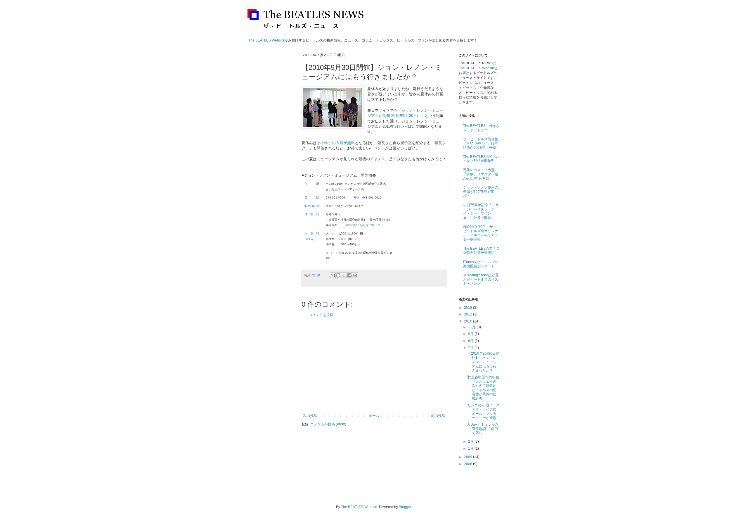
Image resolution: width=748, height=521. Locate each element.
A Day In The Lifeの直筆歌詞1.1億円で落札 (483, 428)
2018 (468, 308)
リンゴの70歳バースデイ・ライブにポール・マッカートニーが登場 (484, 411)
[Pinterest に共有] (355, 275)
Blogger (405, 507)
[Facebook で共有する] (349, 275)
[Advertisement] (374, 365)
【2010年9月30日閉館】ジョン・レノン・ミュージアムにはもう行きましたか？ (483, 361)
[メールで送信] (333, 275)
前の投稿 (438, 416)
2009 (468, 457)
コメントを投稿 (321, 315)
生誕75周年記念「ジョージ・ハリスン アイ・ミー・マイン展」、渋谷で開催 (481, 211)
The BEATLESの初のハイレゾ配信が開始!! (481, 159)
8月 (471, 341)
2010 (468, 321)
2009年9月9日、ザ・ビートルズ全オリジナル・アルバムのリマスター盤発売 (480, 233)
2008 (468, 464)
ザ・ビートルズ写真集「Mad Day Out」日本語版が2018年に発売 (480, 143)
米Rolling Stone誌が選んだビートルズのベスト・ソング (481, 279)
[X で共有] (344, 275)
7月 (471, 348)
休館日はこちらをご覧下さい (364, 225)
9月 (471, 334)
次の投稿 (310, 416)
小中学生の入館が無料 (336, 143)
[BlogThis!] (338, 275)
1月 (471, 448)
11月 (472, 327)
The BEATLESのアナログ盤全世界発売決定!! (481, 250)
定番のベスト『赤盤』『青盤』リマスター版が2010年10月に (480, 174)
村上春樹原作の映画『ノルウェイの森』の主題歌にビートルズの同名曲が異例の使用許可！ (483, 387)
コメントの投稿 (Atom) (328, 424)
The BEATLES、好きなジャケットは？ (481, 128)
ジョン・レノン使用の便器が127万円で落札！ (480, 191)
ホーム (374, 416)
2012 (468, 314)
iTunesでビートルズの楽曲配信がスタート (480, 264)
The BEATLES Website (266, 40)
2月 (471, 441)
